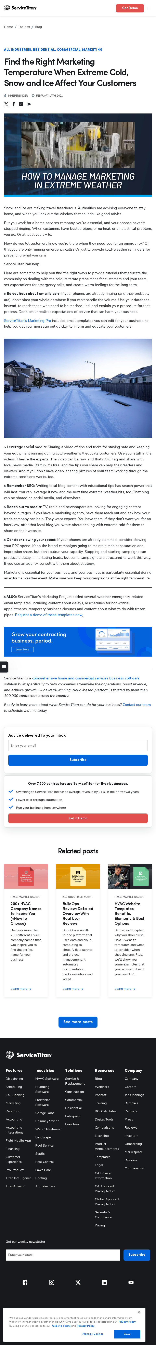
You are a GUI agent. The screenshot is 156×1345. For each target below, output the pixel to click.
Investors (131, 1136)
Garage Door (44, 1113)
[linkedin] (23, 104)
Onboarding (133, 1144)
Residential (44, 50)
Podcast (100, 1095)
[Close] (138, 1312)
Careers (130, 1087)
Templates (102, 1157)
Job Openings (134, 1095)
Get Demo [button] (130, 8)
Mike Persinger (18, 96)
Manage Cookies (93, 1334)
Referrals (131, 1103)
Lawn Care (43, 1170)
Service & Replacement (75, 1081)
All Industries (17, 50)
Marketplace (134, 1152)
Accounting (14, 1119)
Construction (74, 1092)
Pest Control (44, 1162)
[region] (74, 1325)
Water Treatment (48, 1129)
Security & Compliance (103, 1215)
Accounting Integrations (14, 1130)
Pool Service (44, 1145)
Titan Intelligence (18, 1178)
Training (101, 1103)
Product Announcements (107, 1146)
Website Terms (61, 1326)
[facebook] (16, 104)
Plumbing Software (42, 1089)
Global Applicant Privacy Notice (107, 1201)
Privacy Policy (127, 1322)
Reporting (13, 1111)
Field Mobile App (18, 1140)
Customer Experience (14, 1159)
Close (127, 1334)
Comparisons (104, 1127)
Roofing (41, 1178)
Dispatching (14, 1078)
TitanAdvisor (15, 1186)
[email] (31, 104)
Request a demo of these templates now (48, 614)
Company (131, 1078)
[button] (8, 104)
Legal (99, 1165)
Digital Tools (104, 1119)
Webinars (102, 1087)
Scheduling (14, 1087)
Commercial (68, 50)
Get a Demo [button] (78, 818)
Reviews (131, 1127)
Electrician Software (42, 1102)
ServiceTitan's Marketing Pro (27, 320)
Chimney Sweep (47, 1121)
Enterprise (72, 1116)
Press (129, 1119)
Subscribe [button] (78, 760)
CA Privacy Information (103, 1175)
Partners (131, 1111)
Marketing (92, 50)
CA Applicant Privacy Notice (105, 1188)
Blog (98, 1078)
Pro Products (15, 1170)
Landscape (43, 1137)
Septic (39, 1153)
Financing (13, 1149)
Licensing (102, 1136)
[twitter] (8, 104)
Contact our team (137, 704)
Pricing (100, 1225)
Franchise (72, 1124)
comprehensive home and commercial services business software (86, 678)
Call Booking (15, 1095)
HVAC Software (47, 1078)
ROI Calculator (105, 1111)
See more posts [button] (78, 1022)
